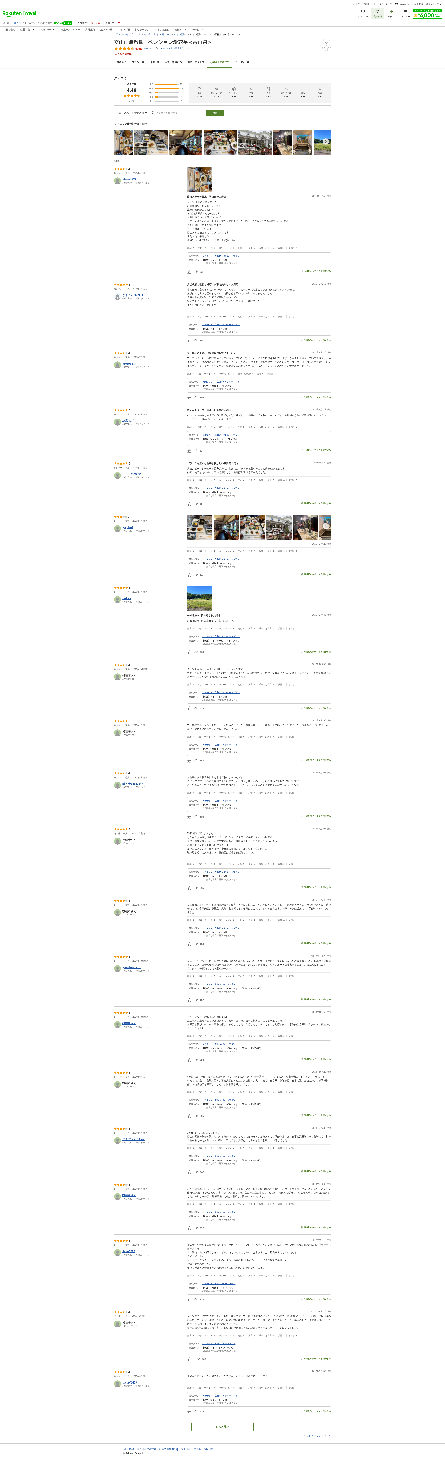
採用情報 (186, 1449)
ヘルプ (356, 4)
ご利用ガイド (369, 4)
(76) (219, 62)
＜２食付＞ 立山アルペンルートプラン (221, 256)
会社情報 (129, 1449)
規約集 (197, 1449)
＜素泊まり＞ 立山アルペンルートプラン (222, 381)
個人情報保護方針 (146, 1449)
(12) (173, 62)
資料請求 (208, 1449)
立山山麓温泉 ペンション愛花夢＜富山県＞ (163, 41)
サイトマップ (385, 4)
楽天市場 (418, 4)
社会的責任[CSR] (168, 1449)
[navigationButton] (326, 141)
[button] (123, 142)
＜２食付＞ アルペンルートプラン (218, 984)
